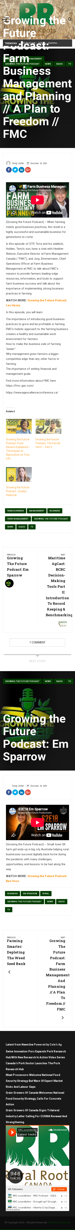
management (36, 511)
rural (45, 893)
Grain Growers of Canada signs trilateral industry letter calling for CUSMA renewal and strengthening (36, 1116)
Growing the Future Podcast (51, 519)
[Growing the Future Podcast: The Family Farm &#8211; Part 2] (48, 426)
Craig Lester (18, 163)
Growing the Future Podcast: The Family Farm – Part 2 (48, 443)
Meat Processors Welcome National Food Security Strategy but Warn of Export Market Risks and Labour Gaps (34, 1080)
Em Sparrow (30, 893)
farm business (15, 511)
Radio (22, 527)
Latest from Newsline (19, 1044)
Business (55, 511)
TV (32, 527)
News (10, 527)
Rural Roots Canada (59, 1222)
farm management (18, 519)
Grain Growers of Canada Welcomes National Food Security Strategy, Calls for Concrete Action (35, 1098)
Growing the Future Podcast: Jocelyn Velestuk (17, 491)
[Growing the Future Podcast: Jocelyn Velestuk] (19, 474)
